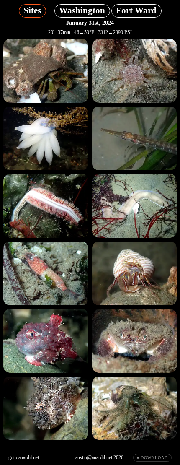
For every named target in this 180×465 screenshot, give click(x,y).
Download (154, 457)
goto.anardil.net (23, 457)
